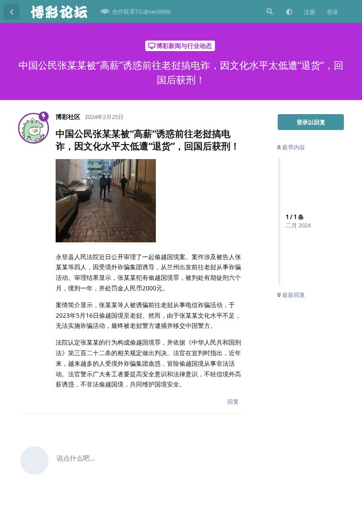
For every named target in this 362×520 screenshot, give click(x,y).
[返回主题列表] (11, 11)
